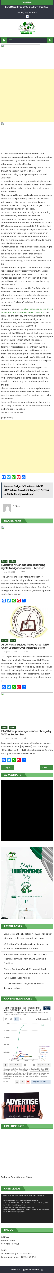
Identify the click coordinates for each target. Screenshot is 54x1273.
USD (18, 1177)
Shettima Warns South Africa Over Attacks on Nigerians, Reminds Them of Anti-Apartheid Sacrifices (26, 959)
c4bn (16, 506)
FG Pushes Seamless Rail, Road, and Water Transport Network (24, 986)
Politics (12, 561)
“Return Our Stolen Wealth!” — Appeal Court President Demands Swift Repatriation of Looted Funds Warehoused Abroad (27, 973)
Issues (5, 641)
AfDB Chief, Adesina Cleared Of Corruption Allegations (47, 767)
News (4, 561)
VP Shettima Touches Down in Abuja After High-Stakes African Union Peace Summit (27, 946)
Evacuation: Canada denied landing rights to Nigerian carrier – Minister (23, 566)
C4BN (25, 651)
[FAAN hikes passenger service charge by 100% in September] (27, 708)
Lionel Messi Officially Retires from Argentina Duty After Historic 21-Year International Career (28, 936)
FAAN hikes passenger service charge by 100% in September (26, 733)
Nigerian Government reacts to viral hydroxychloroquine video (10, 767)
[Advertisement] (27, 95)
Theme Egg (38, 1269)
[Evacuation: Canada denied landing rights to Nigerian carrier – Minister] (27, 542)
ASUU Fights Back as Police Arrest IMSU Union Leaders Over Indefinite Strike (25, 646)
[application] (27, 1208)
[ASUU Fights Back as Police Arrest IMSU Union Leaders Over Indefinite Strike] (27, 622)
